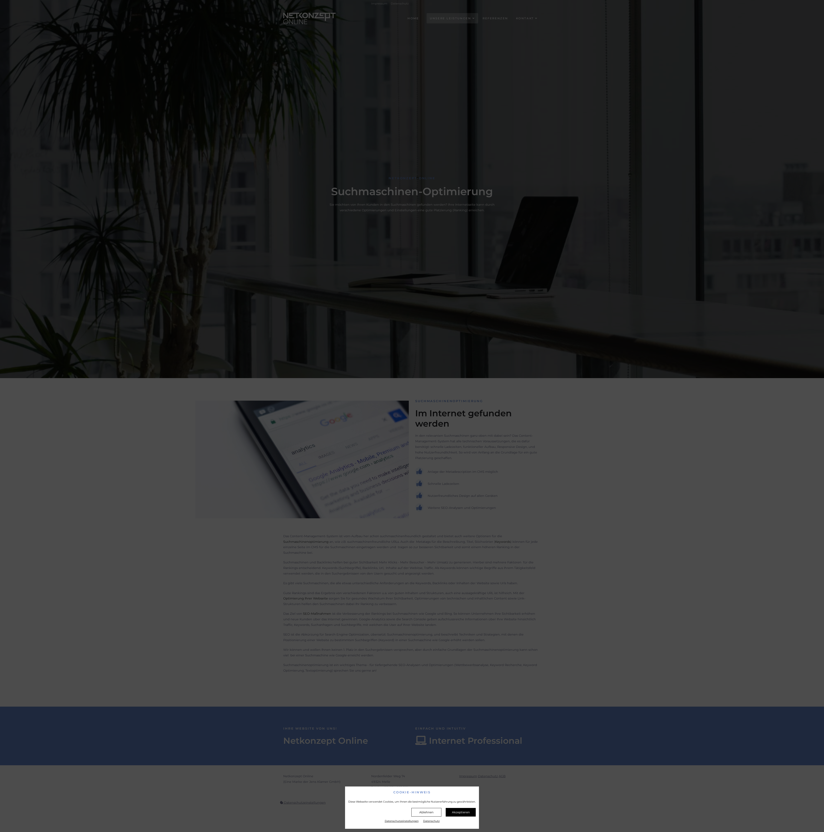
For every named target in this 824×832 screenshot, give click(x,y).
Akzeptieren (461, 812)
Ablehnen (426, 812)
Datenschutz (431, 821)
